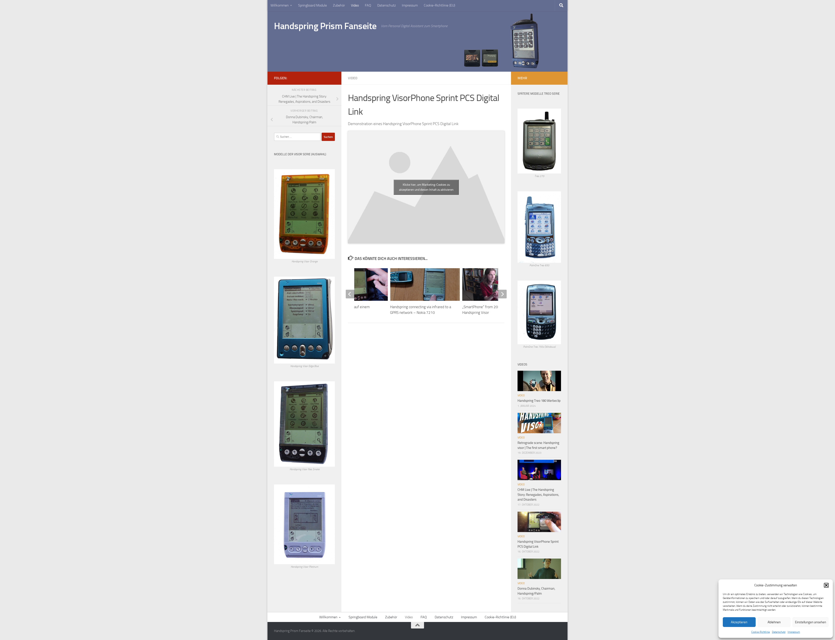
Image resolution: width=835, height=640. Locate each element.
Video (355, 5)
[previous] (350, 294)
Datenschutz (778, 631)
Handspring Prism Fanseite (325, 26)
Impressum (794, 631)
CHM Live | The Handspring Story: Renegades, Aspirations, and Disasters (538, 494)
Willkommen (280, 5)
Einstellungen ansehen (810, 622)
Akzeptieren (739, 622)
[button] (826, 585)
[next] (502, 294)
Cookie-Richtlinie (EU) (439, 5)
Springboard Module (312, 5)
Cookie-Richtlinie (760, 631)
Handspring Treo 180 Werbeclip (539, 401)
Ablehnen (774, 622)
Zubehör (339, 5)
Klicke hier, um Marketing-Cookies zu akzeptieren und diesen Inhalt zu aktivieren (426, 187)
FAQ (368, 5)
